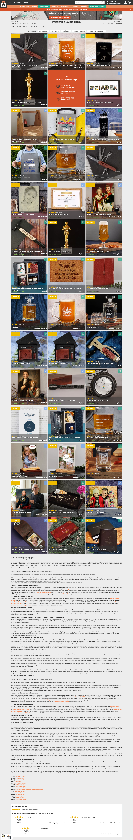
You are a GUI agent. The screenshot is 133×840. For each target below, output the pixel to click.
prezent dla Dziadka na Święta (43, 592)
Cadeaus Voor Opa (20, 798)
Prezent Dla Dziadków (20, 23)
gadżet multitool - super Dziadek (21, 602)
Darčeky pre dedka (20, 794)
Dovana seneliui (18, 781)
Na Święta (66, 31)
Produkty (54, 6)
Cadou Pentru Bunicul (21, 786)
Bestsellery (65, 6)
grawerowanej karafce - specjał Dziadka (21, 605)
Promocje (75, 6)
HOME (12, 21)
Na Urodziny (43, 31)
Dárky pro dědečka (19, 793)
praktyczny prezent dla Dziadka (61, 594)
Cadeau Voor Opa (20, 785)
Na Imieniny (55, 31)
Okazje (34, 6)
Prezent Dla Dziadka (20, 788)
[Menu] (12, 834)
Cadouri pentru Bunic (21, 799)
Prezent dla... (24, 6)
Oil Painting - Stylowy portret (56, 823)
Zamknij (130, 9)
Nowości (84, 6)
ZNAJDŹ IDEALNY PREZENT (97, 6)
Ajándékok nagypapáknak (20, 796)
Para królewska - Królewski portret (110, 823)
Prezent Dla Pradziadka (97, 31)
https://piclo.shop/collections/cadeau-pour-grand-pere (29, 789)
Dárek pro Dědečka (19, 778)
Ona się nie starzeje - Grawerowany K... (109, 834)
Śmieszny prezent (79, 31)
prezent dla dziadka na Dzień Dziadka (77, 589)
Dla (18, 21)
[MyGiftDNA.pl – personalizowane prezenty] (3, 4)
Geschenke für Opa (20, 776)
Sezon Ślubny (44, 6)
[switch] (9, 838)
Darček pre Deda (20, 780)
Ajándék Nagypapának (20, 783)
